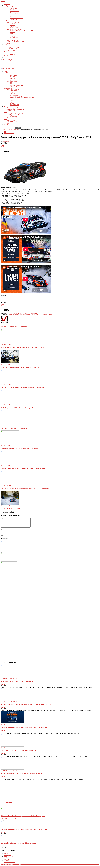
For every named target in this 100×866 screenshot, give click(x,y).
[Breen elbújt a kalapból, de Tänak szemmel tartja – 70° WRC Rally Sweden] (10, 484)
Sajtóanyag (7, 859)
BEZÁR (3, 1)
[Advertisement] (29, 64)
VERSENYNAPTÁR (12, 50)
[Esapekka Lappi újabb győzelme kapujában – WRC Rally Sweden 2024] (10, 342)
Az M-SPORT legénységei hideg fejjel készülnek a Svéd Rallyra (22, 313)
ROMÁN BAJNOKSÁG (16, 18)
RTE (11, 12)
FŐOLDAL (7, 4)
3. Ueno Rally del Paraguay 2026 (9, 678)
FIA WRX (12, 33)
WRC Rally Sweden (9, 133)
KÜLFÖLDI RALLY (12, 13)
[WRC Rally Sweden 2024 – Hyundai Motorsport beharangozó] (10, 403)
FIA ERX (12, 36)
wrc (5, 132)
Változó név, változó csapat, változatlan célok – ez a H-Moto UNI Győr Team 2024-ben (30, 314)
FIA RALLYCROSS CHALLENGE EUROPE (22, 30)
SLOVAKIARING (15, 27)
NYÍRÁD (12, 25)
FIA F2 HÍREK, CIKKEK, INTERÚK (16, 46)
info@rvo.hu (9, 802)
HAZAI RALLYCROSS (13, 22)
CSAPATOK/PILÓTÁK (13, 47)
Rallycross (7, 860)
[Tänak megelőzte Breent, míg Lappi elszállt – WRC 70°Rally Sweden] (10, 464)
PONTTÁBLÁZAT (12, 48)
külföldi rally (8, 856)
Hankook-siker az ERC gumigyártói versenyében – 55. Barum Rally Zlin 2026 (26, 704)
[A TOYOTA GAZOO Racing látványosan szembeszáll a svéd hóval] (10, 383)
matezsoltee (6, 141)
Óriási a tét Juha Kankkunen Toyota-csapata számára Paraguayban (23, 816)
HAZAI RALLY (11, 6)
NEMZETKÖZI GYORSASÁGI (15, 41)
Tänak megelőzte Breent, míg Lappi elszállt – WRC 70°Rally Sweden (23, 468)
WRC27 (3, 724)
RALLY (6, 5)
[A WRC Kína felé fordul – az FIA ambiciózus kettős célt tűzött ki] (12, 746)
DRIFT (5, 51)
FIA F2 (5, 44)
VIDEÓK (6, 55)
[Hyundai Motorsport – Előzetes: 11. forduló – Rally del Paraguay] (12, 769)
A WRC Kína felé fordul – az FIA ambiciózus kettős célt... (19, 750)
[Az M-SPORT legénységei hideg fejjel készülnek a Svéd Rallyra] (10, 363)
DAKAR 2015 (13, 19)
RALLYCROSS (8, 20)
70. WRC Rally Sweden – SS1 (10, 509)
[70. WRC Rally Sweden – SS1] (10, 504)
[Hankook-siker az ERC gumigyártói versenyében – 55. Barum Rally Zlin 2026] (12, 700)
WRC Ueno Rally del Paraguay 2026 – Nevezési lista (17, 681)
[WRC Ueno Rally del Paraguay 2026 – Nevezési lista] (12, 677)
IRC (11, 16)
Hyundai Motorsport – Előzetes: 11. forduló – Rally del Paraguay (22, 773)
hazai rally (7, 855)
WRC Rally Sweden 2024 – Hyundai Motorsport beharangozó (21, 408)
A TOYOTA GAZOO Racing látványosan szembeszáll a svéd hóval (22, 387)
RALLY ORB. (13, 8)
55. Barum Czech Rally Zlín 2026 (9, 701)
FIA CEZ (12, 32)
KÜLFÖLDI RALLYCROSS (14, 29)
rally (6, 853)
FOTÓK (6, 57)
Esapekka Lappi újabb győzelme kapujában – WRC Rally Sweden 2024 (24, 347)
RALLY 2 (12, 9)
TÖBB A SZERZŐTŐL (21, 327)
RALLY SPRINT (14, 11)
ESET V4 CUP (11, 43)
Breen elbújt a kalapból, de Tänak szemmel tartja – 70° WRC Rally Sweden (25, 488)
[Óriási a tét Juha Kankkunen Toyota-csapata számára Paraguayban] (4, 812)
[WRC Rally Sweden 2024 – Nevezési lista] (10, 423)
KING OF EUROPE (12, 54)
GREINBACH (14, 26)
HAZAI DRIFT (11, 53)
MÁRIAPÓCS (13, 23)
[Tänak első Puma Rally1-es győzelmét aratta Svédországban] (10, 444)
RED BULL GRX (14, 37)
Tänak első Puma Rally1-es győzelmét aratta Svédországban (20, 448)
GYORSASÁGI (8, 39)
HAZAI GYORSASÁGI (13, 40)
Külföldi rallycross (9, 862)
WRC (11, 15)
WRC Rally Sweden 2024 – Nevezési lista (14, 428)
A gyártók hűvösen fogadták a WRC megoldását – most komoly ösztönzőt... (25, 727)
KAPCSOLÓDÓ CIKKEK (8, 327)
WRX (11, 34)
